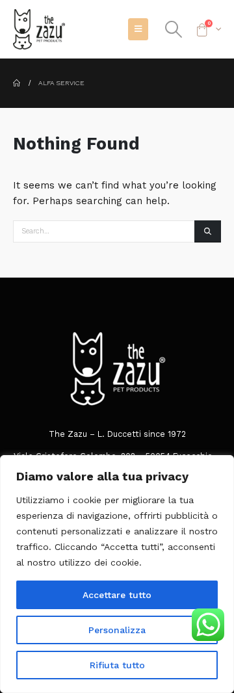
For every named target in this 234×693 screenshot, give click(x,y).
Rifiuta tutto (117, 665)
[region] (117, 574)
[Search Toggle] (173, 29)
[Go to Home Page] (16, 83)
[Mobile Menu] (138, 29)
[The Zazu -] (39, 29)
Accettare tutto (117, 595)
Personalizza (117, 630)
